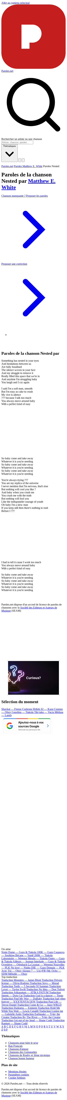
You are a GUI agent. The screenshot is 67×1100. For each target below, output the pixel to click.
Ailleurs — (23, 961)
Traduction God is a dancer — (43, 995)
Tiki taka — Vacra (44, 712)
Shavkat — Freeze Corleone (17, 709)
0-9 (5, 1029)
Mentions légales (17, 1071)
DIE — (38, 967)
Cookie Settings (16, 1077)
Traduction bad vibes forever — (33, 1000)
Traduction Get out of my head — (26, 1020)
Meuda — (38, 958)
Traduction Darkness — (19, 1007)
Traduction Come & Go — (39, 1004)
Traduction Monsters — (21, 980)
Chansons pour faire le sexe (23, 1042)
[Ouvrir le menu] (23, 160)
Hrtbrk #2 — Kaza (43, 709)
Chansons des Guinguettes (22, 1052)
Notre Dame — (18, 952)
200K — (43, 955)
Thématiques (9, 146)
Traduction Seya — (44, 983)
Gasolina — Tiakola (23, 712)
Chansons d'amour (18, 1049)
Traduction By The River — (35, 1017)
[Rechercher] (19, 160)
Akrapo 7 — (34, 970)
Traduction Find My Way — (21, 998)
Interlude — (49, 961)
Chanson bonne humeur (21, 1058)
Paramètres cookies (18, 1074)
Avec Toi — (11, 970)
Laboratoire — (14, 958)
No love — (21, 967)
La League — (40, 964)
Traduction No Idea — (45, 989)
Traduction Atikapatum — (24, 992)
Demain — (56, 967)
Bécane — (24, 955)
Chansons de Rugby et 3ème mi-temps (29, 1055)
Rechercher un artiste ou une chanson (21, 139)
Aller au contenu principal (15, 2)
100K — (45, 952)
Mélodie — (17, 973)
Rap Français (15, 1045)
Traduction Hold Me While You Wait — (30, 1009)
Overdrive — (14, 964)
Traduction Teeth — (24, 986)
